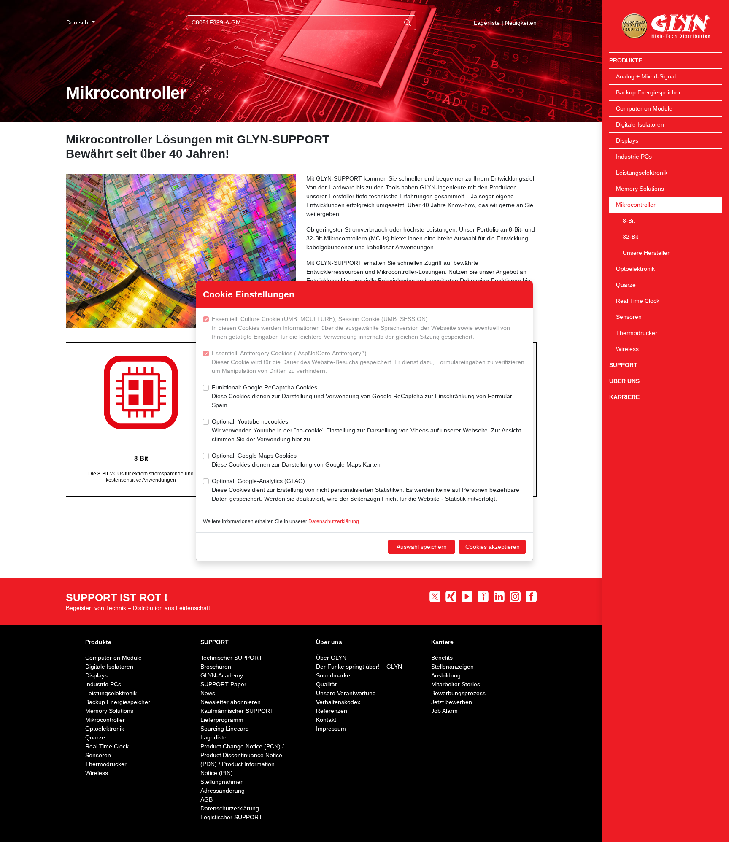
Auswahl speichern (422, 546)
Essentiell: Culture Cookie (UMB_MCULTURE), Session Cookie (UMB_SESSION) (361, 328)
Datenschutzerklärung (333, 521)
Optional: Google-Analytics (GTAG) (365, 490)
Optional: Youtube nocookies (366, 430)
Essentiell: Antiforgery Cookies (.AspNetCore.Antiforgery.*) (368, 362)
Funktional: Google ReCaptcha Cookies (363, 396)
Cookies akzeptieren (492, 546)
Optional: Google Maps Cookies (296, 460)
